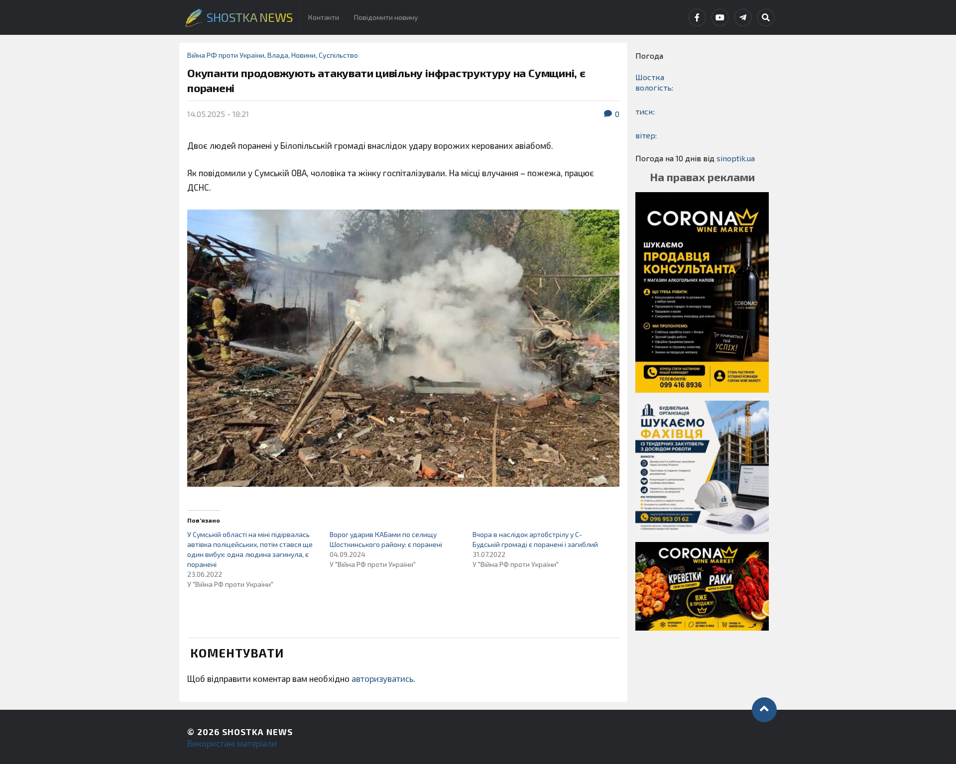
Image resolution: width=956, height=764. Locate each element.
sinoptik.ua (736, 158)
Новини (303, 55)
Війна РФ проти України (225, 55)
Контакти (323, 17)
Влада (277, 55)
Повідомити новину (386, 17)
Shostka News (257, 732)
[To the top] (764, 709)
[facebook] (697, 17)
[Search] (766, 17)
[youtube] (720, 17)
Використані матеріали (232, 743)
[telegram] (743, 17)
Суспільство (338, 55)
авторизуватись (382, 678)
